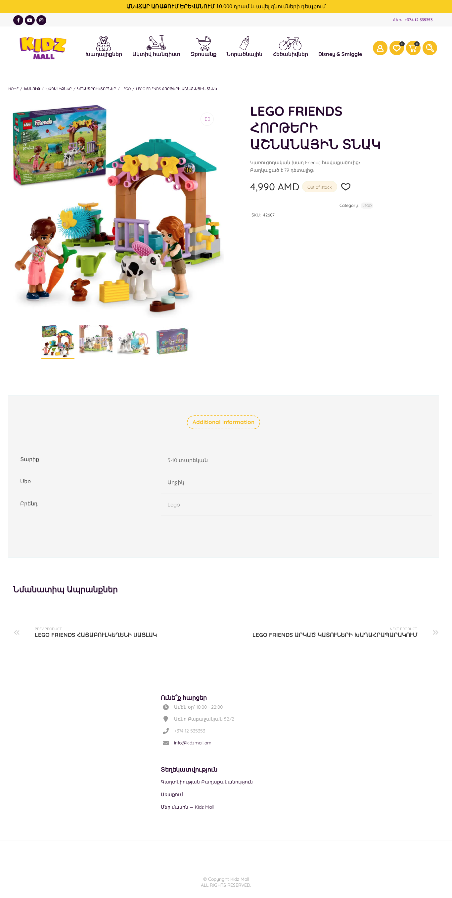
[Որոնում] (430, 48)
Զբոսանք (203, 42)
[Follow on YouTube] (30, 20)
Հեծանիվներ (290, 43)
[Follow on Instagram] (41, 20)
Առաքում (172, 794)
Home (13, 88)
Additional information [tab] (223, 421)
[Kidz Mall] (43, 48)
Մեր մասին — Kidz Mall (187, 807)
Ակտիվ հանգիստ (156, 41)
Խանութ (32, 88)
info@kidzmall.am (192, 743)
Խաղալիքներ (103, 42)
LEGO (126, 88)
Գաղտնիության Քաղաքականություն (207, 782)
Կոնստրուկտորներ (96, 88)
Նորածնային (244, 42)
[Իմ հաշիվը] (380, 48)
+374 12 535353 (418, 19)
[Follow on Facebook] (18, 20)
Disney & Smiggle (340, 42)
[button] (207, 119)
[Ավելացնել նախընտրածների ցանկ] (346, 187)
